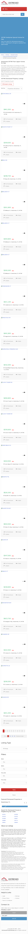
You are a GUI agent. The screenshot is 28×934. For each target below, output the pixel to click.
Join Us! (14, 918)
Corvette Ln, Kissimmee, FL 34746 (13, 684)
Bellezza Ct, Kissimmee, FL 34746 (13, 210)
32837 (16, 818)
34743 (16, 816)
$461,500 (7, 109)
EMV (13, 109)
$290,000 (7, 681)
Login (3, 896)
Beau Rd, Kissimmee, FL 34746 (13, 179)
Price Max (3, 779)
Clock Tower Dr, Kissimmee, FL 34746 (14, 401)
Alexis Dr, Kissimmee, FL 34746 (13, 558)
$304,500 (7, 461)
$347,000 (7, 556)
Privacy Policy (5, 898)
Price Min (3, 772)
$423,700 (7, 619)
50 (14, 736)
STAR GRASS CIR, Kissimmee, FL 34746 (13, 113)
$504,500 (7, 524)
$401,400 (7, 713)
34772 (16, 820)
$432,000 (7, 365)
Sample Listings (8, 84)
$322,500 (7, 650)
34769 (4, 818)
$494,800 (7, 398)
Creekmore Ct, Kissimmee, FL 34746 (14, 305)
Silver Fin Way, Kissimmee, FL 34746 (14, 527)
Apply (14, 789)
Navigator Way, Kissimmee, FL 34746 (14, 621)
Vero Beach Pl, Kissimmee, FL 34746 (14, 464)
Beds (2, 759)
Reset (14, 795)
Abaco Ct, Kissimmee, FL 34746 (13, 590)
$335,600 (7, 430)
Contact (17, 898)
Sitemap (17, 896)
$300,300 (7, 270)
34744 (4, 816)
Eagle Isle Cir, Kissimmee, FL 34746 (14, 336)
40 (12, 736)
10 (22, 731)
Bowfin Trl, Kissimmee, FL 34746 (13, 495)
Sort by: (3, 88)
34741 (4, 814)
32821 (4, 822)
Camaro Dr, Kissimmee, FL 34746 (13, 653)
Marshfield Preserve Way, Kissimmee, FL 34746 (14, 368)
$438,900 (7, 587)
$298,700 (7, 176)
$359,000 (7, 143)
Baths (2, 766)
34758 (16, 814)
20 (8, 736)
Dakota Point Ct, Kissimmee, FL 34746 (12, 146)
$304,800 (7, 239)
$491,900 (7, 333)
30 (10, 736)
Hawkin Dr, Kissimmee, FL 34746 (13, 716)
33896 (4, 820)
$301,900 (7, 207)
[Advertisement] (14, 27)
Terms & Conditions (7, 900)
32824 (16, 822)
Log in (14, 912)
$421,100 (7, 302)
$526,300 (7, 493)
